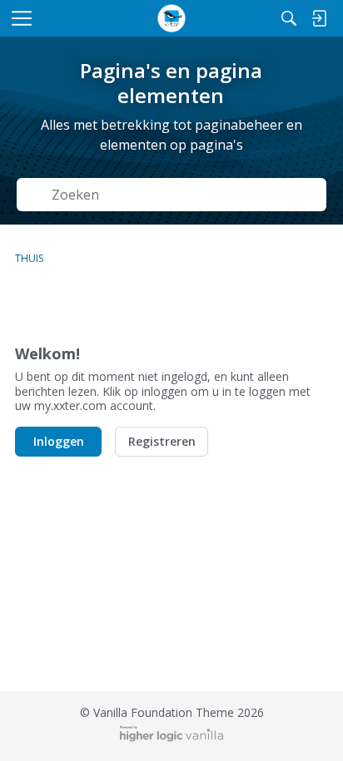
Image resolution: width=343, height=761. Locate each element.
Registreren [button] (162, 441)
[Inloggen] (319, 18)
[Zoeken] (289, 18)
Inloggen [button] (58, 441)
